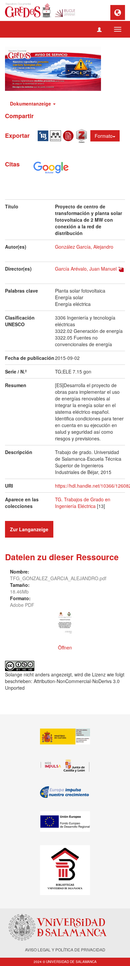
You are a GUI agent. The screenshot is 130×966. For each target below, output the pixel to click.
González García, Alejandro (84, 246)
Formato (104, 135)
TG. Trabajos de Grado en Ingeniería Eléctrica (82, 502)
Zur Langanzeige (29, 529)
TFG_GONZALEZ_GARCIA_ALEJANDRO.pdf (58, 578)
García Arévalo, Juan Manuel (86, 268)
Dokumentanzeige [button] (31, 103)
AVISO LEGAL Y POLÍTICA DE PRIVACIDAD (65, 949)
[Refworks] (69, 135)
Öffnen (65, 647)
